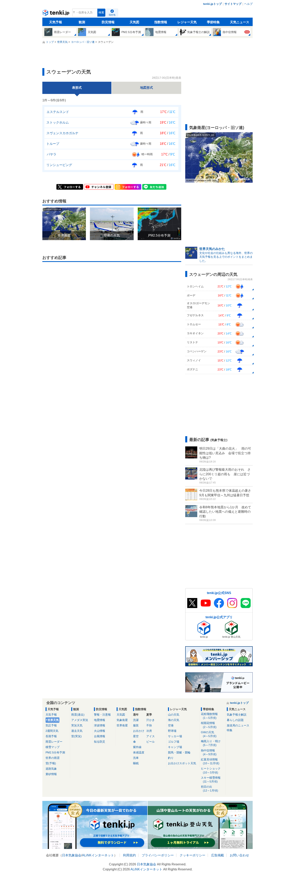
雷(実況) (76, 736)
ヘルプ (248, 3)
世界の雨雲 (53, 757)
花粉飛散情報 (209, 715)
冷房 (149, 730)
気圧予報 (51, 725)
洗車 (136, 757)
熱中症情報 (209, 752)
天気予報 (55, 22)
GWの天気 (209, 734)
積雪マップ (53, 747)
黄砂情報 (51, 774)
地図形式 (146, 87)
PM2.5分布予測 (55, 752)
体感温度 (138, 752)
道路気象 (51, 768)
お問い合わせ (239, 855)
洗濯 (136, 720)
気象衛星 (122, 720)
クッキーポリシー (192, 855)
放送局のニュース (238, 725)
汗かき (150, 720)
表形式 (77, 87)
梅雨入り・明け (211, 743)
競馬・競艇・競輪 (179, 752)
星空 (136, 736)
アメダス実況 (79, 720)
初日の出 (209, 788)
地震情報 (99, 720)
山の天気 (173, 714)
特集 (229, 730)
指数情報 (160, 22)
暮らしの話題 (235, 720)
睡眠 (136, 763)
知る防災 (99, 741)
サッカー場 (175, 736)
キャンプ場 (175, 747)
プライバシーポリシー (158, 855)
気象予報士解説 (236, 714)
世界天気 (53, 720)
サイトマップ (233, 3)
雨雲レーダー (54, 741)
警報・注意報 (102, 714)
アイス (150, 736)
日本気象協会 (71, 855)
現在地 (112, 15)
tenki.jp (56, 14)
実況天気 (76, 725)
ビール (150, 741)
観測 (82, 22)
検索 (101, 12)
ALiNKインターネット (98, 855)
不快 (149, 725)
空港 (171, 725)
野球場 (172, 730)
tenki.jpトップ (212, 3)
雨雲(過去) (77, 714)
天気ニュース (239, 22)
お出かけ (138, 730)
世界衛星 (122, 725)
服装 (136, 725)
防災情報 (108, 22)
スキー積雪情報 (211, 779)
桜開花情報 (209, 724)
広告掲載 (217, 855)
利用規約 (129, 855)
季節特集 (213, 22)
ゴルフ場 (173, 741)
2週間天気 (52, 730)
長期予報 (51, 736)
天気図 (134, 22)
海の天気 (173, 720)
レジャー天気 (187, 22)
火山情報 (99, 730)
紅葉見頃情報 (210, 761)
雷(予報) (51, 763)
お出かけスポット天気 (182, 763)
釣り (171, 757)
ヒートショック (211, 770)
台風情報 (99, 736)
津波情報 (99, 725)
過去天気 (76, 730)
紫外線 (137, 747)
